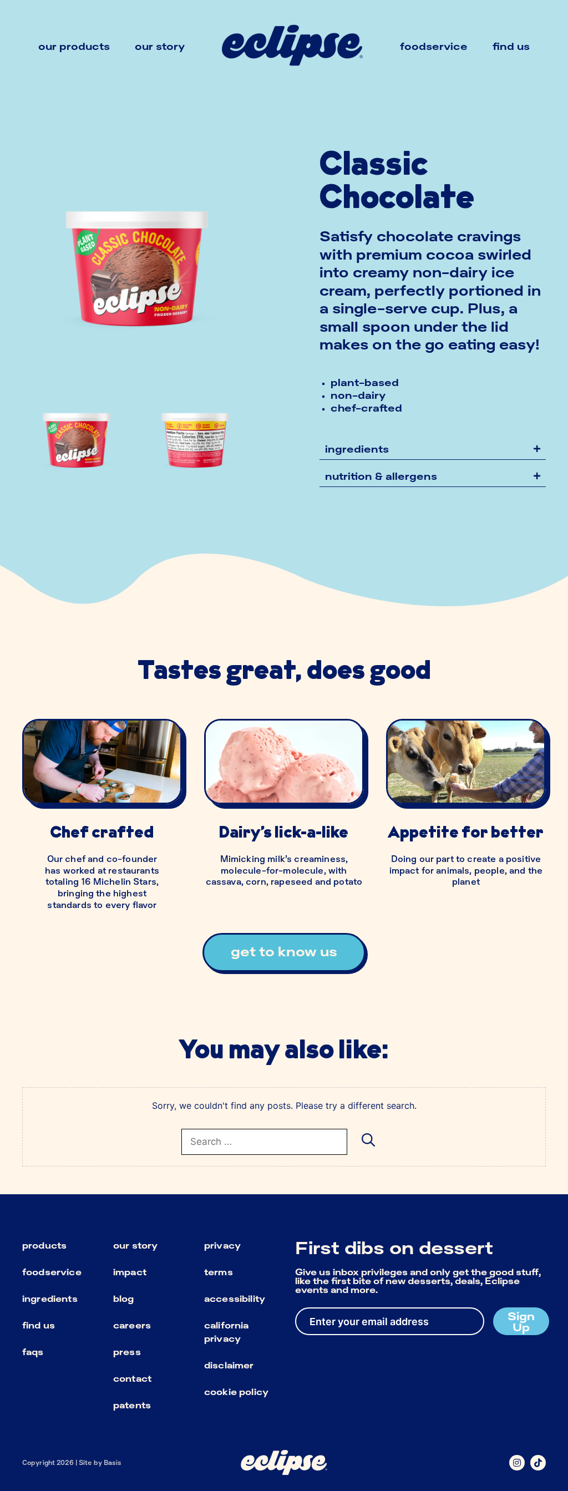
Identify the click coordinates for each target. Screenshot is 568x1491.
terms (218, 1271)
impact (129, 1271)
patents (132, 1405)
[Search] (368, 1139)
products (44, 1245)
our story (135, 1245)
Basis (113, 1462)
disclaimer (229, 1365)
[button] (433, 449)
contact (132, 1378)
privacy (222, 1245)
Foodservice (434, 46)
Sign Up (521, 1321)
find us (38, 1325)
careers (132, 1325)
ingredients (50, 1298)
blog (123, 1298)
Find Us (511, 46)
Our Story (160, 46)
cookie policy (236, 1391)
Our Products (74, 46)
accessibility (234, 1298)
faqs (33, 1351)
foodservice (52, 1271)
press (127, 1351)
